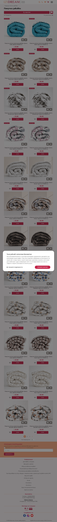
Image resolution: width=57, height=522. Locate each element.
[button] (15, 267)
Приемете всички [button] (42, 267)
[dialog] (28, 261)
